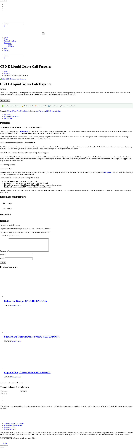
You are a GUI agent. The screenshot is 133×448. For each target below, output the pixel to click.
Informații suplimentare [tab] (11, 116)
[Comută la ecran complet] (3, 445)
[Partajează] (5, 445)
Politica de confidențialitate (13, 425)
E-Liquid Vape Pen (13, 111)
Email (2, 258)
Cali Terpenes (40, 111)
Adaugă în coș (5, 100)
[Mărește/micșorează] (1, 445)
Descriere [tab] (7, 114)
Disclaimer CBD (9, 427)
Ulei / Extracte (25, 111)
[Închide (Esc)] (7, 445)
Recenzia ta (4, 251)
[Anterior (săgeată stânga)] (1, 447)
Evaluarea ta (4, 236)
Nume (2, 255)
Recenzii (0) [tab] (8, 118)
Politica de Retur (9, 429)
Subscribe (23, 391)
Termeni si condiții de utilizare (14, 423)
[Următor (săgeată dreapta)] (3, 447)
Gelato (58, 111)
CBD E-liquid (50, 111)
